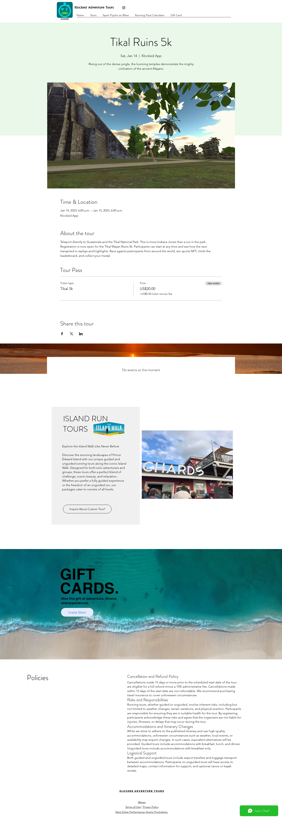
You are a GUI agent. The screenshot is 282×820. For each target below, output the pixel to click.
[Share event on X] (71, 333)
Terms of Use (133, 807)
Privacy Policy (150, 807)
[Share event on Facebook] (62, 333)
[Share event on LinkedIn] (81, 333)
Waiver (142, 802)
